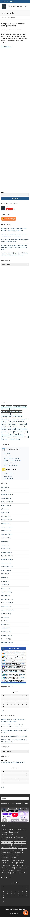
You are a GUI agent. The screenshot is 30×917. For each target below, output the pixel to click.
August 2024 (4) (6, 538)
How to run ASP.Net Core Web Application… (11, 651)
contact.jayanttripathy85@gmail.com (12, 762)
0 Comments (4, 31)
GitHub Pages (11, 429)
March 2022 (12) (6, 631)
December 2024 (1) (6, 527)
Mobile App (5, 434)
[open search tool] (21, 6)
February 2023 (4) (6, 592)
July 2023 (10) (5, 574)
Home (4, 17)
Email (2, 192)
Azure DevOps (5, 419)
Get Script (8, 682)
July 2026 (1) (5, 487)
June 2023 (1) (5, 577)
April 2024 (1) (5, 545)
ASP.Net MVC (18, 411)
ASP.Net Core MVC (15, 409)
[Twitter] (13, 914)
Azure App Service (6, 416)
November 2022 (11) (7, 603)
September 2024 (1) (7, 534)
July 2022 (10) (5, 617)
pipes (9, 437)
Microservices (23, 431)
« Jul (2, 711)
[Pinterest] (19, 914)
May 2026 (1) (5, 491)
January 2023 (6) (6, 595)
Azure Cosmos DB (17, 416)
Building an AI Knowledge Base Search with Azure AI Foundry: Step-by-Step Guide (13, 229)
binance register (6, 719)
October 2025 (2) (6, 498)
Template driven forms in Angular (17, 736)
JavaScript (4, 431)
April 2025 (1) (5, 512)
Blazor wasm (24, 419)
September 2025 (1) (7, 502)
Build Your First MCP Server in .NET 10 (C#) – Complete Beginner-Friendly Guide (14, 235)
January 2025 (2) (6, 523)
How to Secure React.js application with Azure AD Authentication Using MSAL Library (14, 254)
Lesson (16, 431)
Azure (17, 414)
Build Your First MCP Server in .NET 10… (10, 671)
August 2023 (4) (6, 570)
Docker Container (12, 424)
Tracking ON (18, 682)
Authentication (6, 414)
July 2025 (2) (5, 509)
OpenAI (4, 437)
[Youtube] (15, 914)
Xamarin (18, 439)
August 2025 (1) (6, 505)
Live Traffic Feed (13, 648)
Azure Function (15, 419)
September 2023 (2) (7, 566)
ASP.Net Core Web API (7, 411)
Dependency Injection (18, 421)
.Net (3, 406)
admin (3, 29)
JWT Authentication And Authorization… (13, 667)
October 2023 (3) (6, 563)
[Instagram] (17, 914)
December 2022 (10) (7, 599)
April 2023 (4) (5, 585)
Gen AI (14, 426)
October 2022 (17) (6, 606)
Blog (3, 421)
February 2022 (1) (6, 635)
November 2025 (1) (7, 494)
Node (16, 434)
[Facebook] (10, 914)
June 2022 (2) (5, 621)
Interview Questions (22, 429)
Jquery (10, 431)
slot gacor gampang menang (9, 730)
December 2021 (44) (7, 642)
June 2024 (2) (5, 541)
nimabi (3, 725)
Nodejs (21, 434)
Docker (4, 424)
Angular (19, 29)
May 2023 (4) (5, 581)
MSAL (11, 434)
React (14, 437)
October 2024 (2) (6, 530)
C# (10, 421)
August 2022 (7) (6, 613)
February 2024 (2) (6, 552)
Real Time (13, 682)
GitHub (4, 429)
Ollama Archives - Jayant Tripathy (9, 681)
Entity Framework (6, 426)
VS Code (12, 439)
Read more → (7, 46)
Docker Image (22, 424)
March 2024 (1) (5, 548)
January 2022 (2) (6, 639)
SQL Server (5, 439)
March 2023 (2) (5, 588)
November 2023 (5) (7, 559)
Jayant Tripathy (13, 6)
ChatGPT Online (5, 739)
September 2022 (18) (7, 610)
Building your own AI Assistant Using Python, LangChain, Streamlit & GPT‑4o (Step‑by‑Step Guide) (14, 247)
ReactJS (20, 437)
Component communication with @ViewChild (13, 25)
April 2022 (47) (5, 628)
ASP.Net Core (5, 409)
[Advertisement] (15, 118)
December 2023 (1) (6, 556)
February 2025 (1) (6, 520)
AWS (13, 414)
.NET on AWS (17, 406)
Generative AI (22, 426)
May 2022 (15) (5, 624)
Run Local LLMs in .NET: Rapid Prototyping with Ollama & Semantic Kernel (15, 240)
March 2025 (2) (5, 516)
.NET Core (8, 406)
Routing (26, 437)
